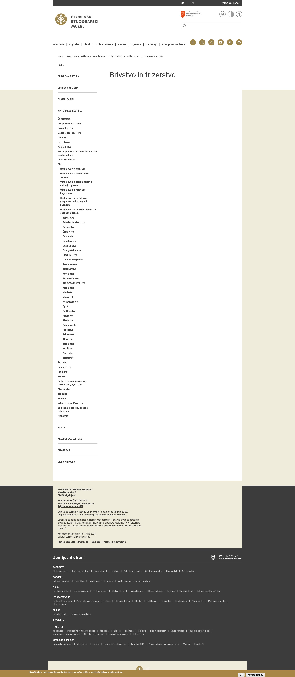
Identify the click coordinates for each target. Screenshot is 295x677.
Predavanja (94, 581)
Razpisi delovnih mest (199, 630)
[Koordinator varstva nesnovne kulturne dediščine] (199, 14)
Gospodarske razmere (69, 123)
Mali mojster (198, 601)
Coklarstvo (68, 236)
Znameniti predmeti (81, 614)
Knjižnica (171, 591)
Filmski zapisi (66, 99)
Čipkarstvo (68, 231)
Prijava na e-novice (230, 3)
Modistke (68, 292)
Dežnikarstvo (69, 245)
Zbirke (56, 610)
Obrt (111, 56)
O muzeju (58, 627)
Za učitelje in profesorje (88, 601)
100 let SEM (138, 634)
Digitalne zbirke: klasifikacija (78, 56)
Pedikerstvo (69, 311)
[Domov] (78, 29)
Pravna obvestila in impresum (73, 541)
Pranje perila (69, 325)
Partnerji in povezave (115, 541)
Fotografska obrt (72, 250)
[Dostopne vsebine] (239, 14)
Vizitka (186, 644)
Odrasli (107, 601)
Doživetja (166, 601)
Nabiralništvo (64, 146)
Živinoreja (63, 416)
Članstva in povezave (94, 634)
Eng (192, 3)
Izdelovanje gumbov (73, 259)
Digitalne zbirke (60, 614)
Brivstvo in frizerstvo (155, 56)
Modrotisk (68, 297)
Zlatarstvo (68, 357)
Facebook (193, 40)
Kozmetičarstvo (71, 278)
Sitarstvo (64, 450)
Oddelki (117, 630)
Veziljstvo (68, 348)
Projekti (142, 630)
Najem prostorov (158, 630)
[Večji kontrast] (231, 14)
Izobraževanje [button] (104, 44)
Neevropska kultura (70, 438)
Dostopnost (101, 591)
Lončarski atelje (136, 591)
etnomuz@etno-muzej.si (81, 503)
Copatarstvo (69, 241)
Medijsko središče (63, 640)
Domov (60, 56)
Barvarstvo (68, 217)
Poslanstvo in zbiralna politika (81, 630)
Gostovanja (99, 571)
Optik (65, 306)
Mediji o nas (82, 644)
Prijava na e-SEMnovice (115, 644)
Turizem (62, 398)
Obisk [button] (87, 44)
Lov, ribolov (64, 142)
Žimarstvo (68, 353)
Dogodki (57, 577)
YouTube (221, 40)
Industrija (63, 137)
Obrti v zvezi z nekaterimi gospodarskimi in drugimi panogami (73, 201)
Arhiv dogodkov (142, 581)
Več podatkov (255, 674)
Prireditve (79, 581)
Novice (96, 644)
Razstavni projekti (153, 571)
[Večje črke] (222, 14)
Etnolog (138, 601)
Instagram (211, 40)
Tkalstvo (67, 339)
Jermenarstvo (70, 264)
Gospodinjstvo (65, 128)
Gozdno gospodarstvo (69, 132)
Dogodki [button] (74, 44)
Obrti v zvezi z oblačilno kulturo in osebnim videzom (137, 56)
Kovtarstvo (68, 273)
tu (89, 536)
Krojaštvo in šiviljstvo (74, 283)
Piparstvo (68, 315)
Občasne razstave (80, 571)
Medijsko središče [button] (173, 44)
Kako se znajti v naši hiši (208, 591)
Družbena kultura (68, 76)
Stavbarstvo (64, 389)
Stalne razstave (60, 571)
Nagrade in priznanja (118, 634)
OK (241, 674)
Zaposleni (104, 630)
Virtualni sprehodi (132, 571)
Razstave (58, 567)
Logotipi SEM (137, 644)
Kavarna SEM (186, 591)
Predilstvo (68, 329)
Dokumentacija (155, 591)
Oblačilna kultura (66, 159)
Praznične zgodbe (217, 601)
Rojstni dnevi (181, 601)
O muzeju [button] (151, 44)
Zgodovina (58, 630)
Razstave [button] (58, 44)
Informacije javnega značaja (66, 634)
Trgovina (62, 393)
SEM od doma (59, 604)
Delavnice (108, 581)
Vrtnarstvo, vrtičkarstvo (70, 403)
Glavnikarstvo (70, 255)
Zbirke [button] (122, 44)
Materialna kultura (99, 56)
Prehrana (62, 371)
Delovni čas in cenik (82, 591)
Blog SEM (199, 644)
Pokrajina (63, 362)
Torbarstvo (68, 343)
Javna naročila (177, 630)
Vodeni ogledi (124, 581)
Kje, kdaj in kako (60, 591)
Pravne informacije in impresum (163, 644)
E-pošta (239, 40)
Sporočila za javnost (62, 644)
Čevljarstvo (69, 227)
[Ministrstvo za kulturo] (226, 557)
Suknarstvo (69, 334)
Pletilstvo (68, 320)
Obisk (56, 587)
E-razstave (114, 571)
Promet (62, 376)
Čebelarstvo (64, 118)
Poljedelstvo (64, 367)
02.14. (61, 65)
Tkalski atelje (118, 591)
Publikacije (152, 601)
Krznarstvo (68, 287)
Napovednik (171, 571)
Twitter (202, 40)
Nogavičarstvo (70, 301)
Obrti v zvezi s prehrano (72, 169)
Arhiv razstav (188, 571)
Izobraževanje (61, 597)
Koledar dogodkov (61, 581)
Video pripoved (66, 461)
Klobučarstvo (69, 269)
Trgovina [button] (136, 44)
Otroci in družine (122, 601)
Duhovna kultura (68, 87)
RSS (229, 40)
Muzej (61, 427)
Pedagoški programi (62, 601)
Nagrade (96, 541)
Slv (182, 3)
